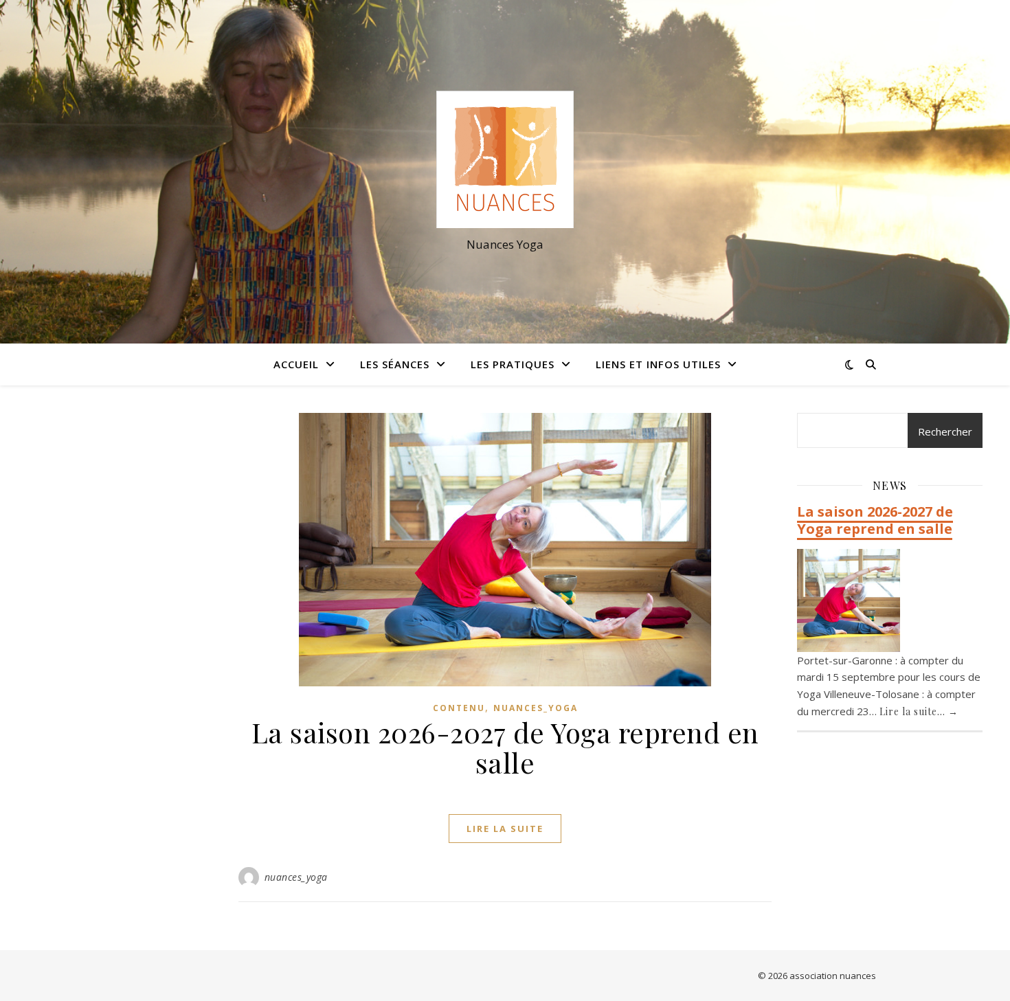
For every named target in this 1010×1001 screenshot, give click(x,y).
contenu (459, 708)
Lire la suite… (918, 711)
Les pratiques (512, 364)
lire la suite (505, 828)
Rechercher (945, 431)
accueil (296, 364)
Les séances (394, 364)
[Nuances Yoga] (505, 159)
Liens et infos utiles (658, 364)
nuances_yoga (535, 708)
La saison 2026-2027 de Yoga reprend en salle (505, 747)
